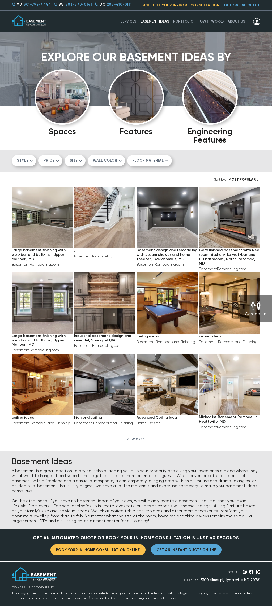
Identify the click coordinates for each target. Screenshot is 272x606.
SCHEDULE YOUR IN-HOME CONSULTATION (180, 5)
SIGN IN (256, 21)
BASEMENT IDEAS (154, 21)
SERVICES (128, 21)
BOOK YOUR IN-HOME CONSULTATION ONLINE (98, 550)
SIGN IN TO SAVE (42, 237)
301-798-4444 (37, 4)
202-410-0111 (119, 4)
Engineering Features (210, 135)
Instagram (245, 572)
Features (136, 131)
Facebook (251, 572)
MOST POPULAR (242, 179)
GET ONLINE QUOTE (242, 5)
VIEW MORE (136, 439)
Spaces (62, 131)
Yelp (258, 572)
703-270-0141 (79, 4)
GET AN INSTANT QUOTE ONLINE (186, 550)
